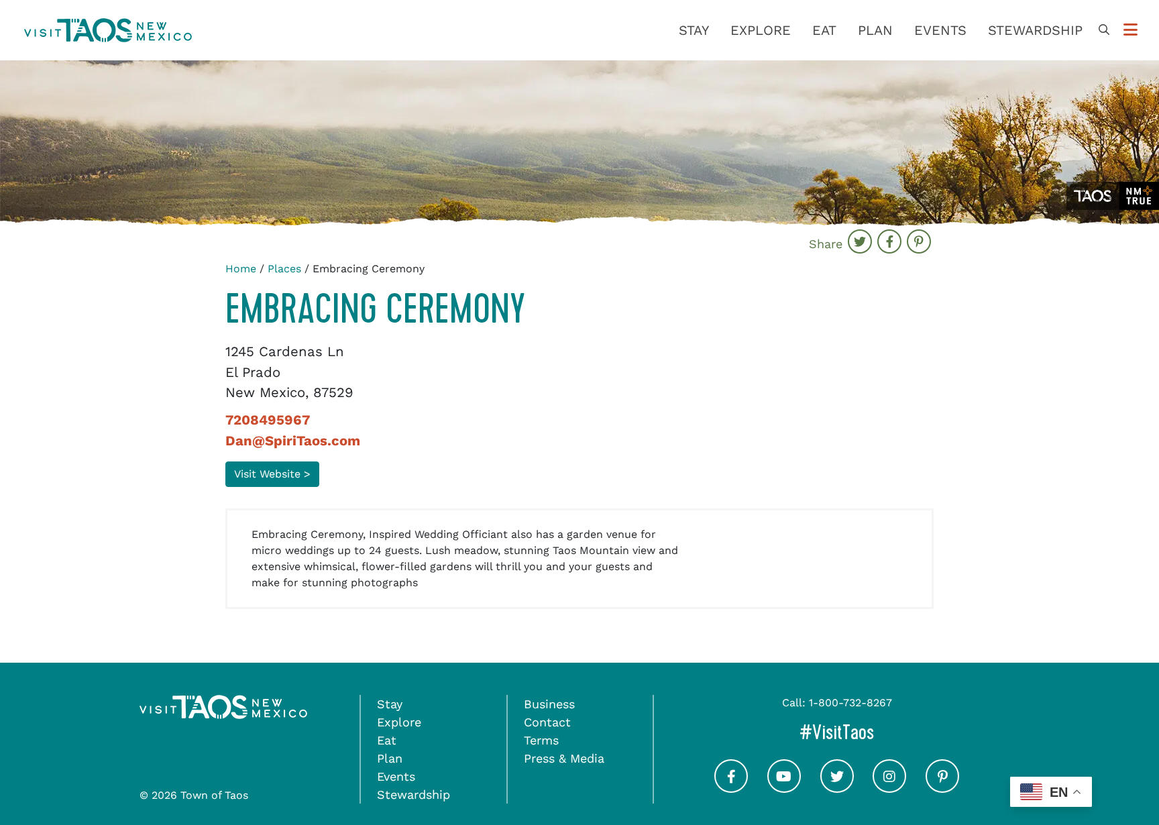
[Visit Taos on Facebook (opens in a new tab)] (731, 788)
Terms (541, 740)
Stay (694, 30)
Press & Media (564, 758)
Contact (547, 722)
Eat (824, 30)
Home (240, 268)
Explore (760, 30)
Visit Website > (272, 474)
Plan (875, 30)
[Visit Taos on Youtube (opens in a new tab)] (784, 788)
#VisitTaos (893, 732)
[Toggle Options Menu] (1130, 30)
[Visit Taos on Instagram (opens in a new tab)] (889, 788)
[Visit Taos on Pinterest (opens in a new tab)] (942, 788)
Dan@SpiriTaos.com (292, 441)
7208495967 (267, 420)
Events (940, 30)
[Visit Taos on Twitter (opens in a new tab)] (837, 788)
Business (549, 704)
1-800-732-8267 (850, 702)
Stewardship (1035, 30)
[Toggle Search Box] (1104, 30)
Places (284, 268)
